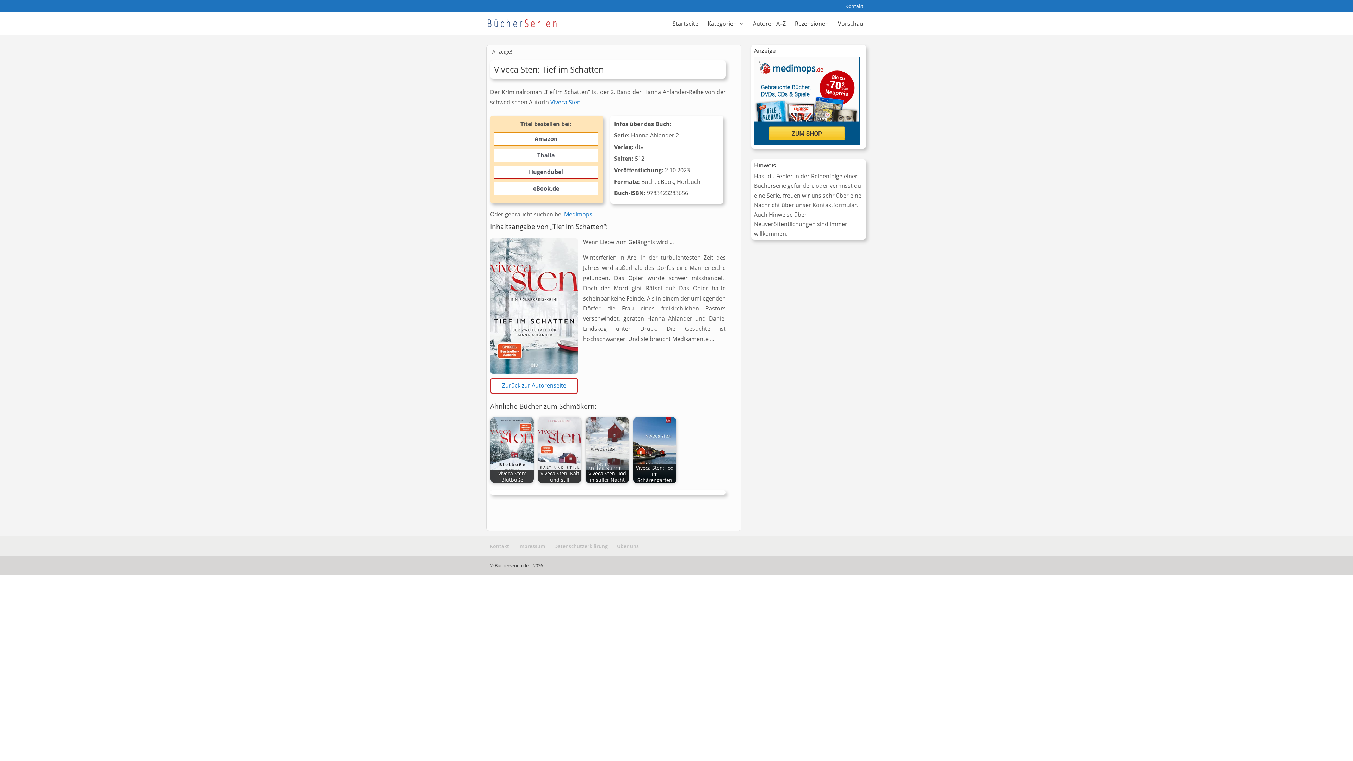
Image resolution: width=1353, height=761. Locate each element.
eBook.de (546, 188)
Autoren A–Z (769, 24)
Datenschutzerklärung (581, 546)
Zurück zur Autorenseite (534, 385)
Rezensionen (812, 24)
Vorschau (850, 24)
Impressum (531, 546)
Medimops (578, 214)
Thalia (546, 155)
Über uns (628, 546)
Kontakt (854, 7)
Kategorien (722, 24)
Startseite (685, 24)
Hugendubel (546, 172)
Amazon (546, 139)
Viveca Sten (565, 102)
